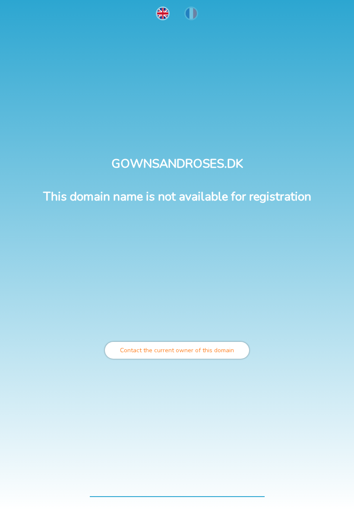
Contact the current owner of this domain (177, 350)
